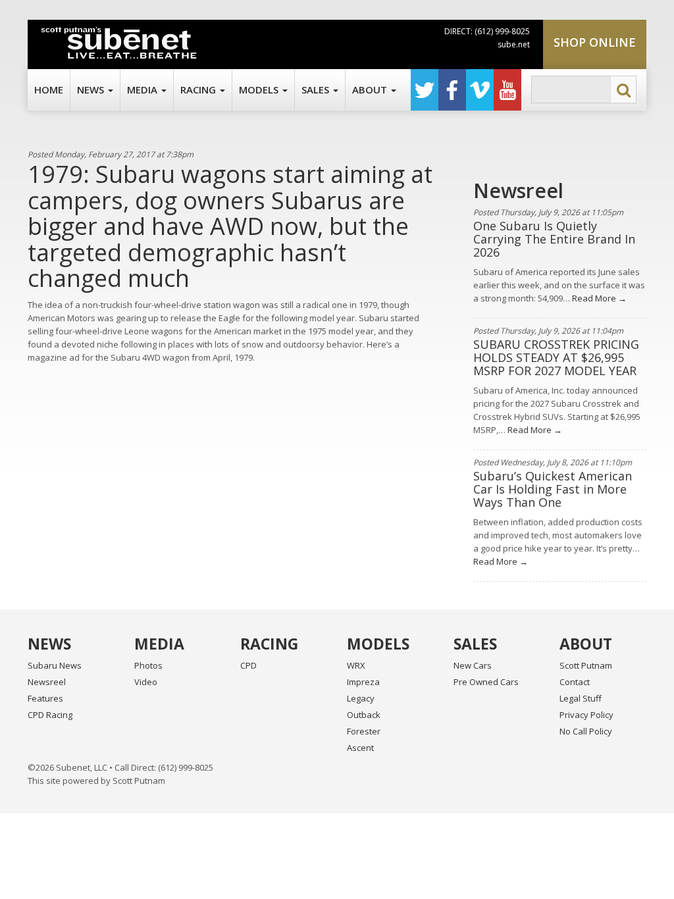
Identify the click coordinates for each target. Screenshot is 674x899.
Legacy (361, 698)
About (371, 89)
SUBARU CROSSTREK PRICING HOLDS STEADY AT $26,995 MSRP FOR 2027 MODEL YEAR (556, 357)
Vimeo (480, 90)
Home (48, 89)
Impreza (363, 682)
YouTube (507, 90)
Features (45, 698)
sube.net (514, 44)
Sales (316, 89)
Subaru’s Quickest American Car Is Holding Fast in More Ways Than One (552, 489)
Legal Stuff (580, 698)
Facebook (452, 90)
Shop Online (595, 42)
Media (143, 89)
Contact (574, 682)
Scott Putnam (585, 665)
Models (260, 89)
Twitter (424, 90)
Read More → (598, 298)
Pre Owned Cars (486, 682)
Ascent (360, 748)
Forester (363, 731)
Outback (363, 715)
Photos (148, 665)
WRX (356, 665)
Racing (199, 89)
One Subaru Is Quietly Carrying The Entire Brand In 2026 (554, 239)
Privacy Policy (586, 715)
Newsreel (47, 682)
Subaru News (55, 665)
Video (145, 682)
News (92, 89)
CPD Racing (50, 715)
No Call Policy (585, 731)
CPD (248, 665)
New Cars (473, 665)
